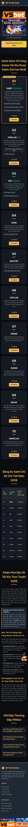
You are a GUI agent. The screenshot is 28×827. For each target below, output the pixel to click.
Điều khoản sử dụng (6, 803)
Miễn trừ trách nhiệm (6, 808)
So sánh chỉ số (5, 789)
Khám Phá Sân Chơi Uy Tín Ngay (14, 44)
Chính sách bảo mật (6, 806)
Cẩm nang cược (5, 791)
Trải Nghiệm (14, 163)
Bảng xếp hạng (5, 786)
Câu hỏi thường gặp (6, 794)
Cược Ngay (14, 119)
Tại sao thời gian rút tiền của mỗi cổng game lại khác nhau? (13, 746)
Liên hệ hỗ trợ (4, 811)
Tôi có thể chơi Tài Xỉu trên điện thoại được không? (13, 738)
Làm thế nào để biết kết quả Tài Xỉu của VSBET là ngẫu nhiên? (13, 730)
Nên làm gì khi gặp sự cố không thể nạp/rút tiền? (13, 754)
